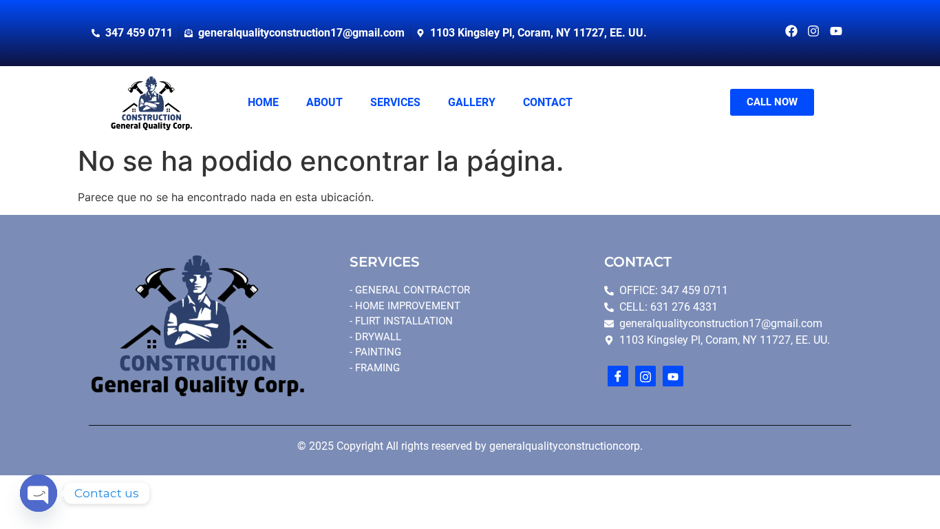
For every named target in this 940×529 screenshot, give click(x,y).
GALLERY (471, 102)
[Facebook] (618, 376)
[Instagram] (645, 376)
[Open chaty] (38, 493)
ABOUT (324, 102)
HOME (263, 102)
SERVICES (395, 102)
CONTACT (548, 102)
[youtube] (673, 376)
